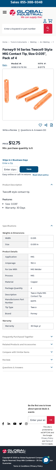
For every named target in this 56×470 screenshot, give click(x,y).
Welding (33, 42)
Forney (5, 65)
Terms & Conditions (21, 466)
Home (4, 42)
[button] (28, 183)
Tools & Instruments (19, 42)
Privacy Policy (47, 438)
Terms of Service (47, 442)
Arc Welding (45, 42)
